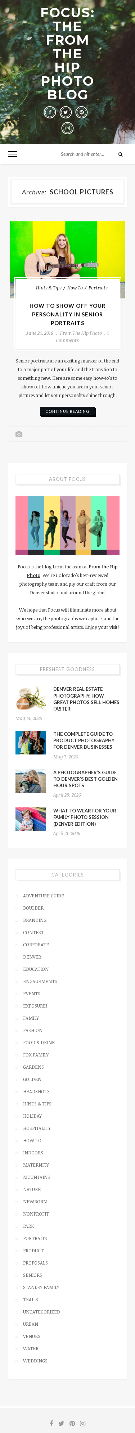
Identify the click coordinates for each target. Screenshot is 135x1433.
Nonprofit (36, 1214)
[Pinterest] (82, 112)
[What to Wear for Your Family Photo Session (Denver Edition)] (30, 819)
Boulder (33, 908)
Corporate (36, 944)
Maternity (36, 1165)
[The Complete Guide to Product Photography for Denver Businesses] (30, 742)
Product (33, 1250)
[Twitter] (66, 112)
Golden (32, 1079)
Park (28, 1226)
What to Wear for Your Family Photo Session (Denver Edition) (84, 817)
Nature (32, 1189)
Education (36, 969)
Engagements (40, 981)
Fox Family (36, 1054)
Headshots (36, 1091)
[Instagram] (68, 128)
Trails (30, 1299)
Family (31, 1018)
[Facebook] (50, 112)
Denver (32, 957)
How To (75, 287)
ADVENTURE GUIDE (43, 895)
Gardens (33, 1067)
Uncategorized (41, 1311)
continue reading (67, 411)
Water (31, 1348)
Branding (34, 920)
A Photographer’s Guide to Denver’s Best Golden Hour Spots (85, 779)
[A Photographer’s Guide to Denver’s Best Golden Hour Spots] (30, 781)
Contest (33, 932)
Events (31, 993)
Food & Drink (39, 1042)
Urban (30, 1324)
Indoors (33, 1152)
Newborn (35, 1201)
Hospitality (37, 1128)
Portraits (98, 287)
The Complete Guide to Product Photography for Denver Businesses (83, 740)
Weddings (35, 1360)
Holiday (32, 1116)
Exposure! (35, 1005)
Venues (31, 1336)
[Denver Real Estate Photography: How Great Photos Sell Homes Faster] (30, 697)
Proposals (35, 1262)
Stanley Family (41, 1287)
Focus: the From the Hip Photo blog (67, 54)
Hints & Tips (49, 287)
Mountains (36, 1177)
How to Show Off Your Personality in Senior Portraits (67, 314)
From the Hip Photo (81, 333)
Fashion (32, 1030)
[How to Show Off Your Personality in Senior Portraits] (67, 259)
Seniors (32, 1275)
